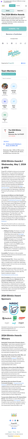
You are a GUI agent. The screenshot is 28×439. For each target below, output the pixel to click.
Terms (18, 432)
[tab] (8, 10)
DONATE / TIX (14, 29)
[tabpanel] (14, 210)
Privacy (14, 432)
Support (10, 432)
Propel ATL (11, 63)
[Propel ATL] (3, 5)
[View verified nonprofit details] (23, 63)
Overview (12, 5)
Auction (18, 5)
